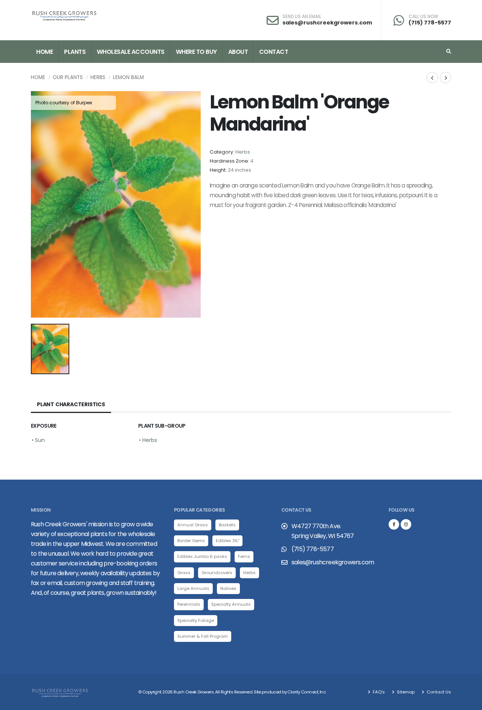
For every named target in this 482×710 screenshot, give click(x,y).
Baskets (227, 525)
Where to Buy (196, 51)
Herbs (97, 77)
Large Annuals (193, 588)
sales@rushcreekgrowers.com (327, 22)
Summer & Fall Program (202, 636)
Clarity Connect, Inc (306, 692)
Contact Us (438, 692)
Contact (273, 51)
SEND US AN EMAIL (301, 16)
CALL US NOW (423, 16)
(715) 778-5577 (430, 22)
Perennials (188, 604)
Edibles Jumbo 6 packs (202, 556)
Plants (74, 51)
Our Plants (68, 77)
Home (44, 51)
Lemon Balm (128, 77)
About (238, 51)
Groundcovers (216, 573)
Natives (228, 588)
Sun (40, 440)
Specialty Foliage (195, 620)
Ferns (244, 556)
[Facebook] (394, 524)
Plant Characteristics (71, 404)
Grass (184, 573)
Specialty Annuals (231, 604)
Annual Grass (192, 525)
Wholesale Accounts (131, 51)
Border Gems (191, 541)
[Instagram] (406, 524)
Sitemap (405, 692)
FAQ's (378, 692)
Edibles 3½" (227, 541)
